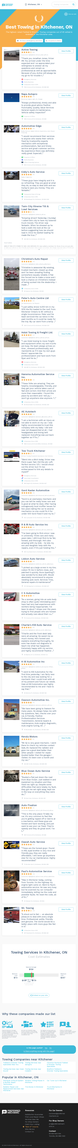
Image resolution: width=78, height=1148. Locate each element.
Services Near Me (32, 1119)
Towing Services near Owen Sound (13, 1070)
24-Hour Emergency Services (31, 41)
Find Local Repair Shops (34, 1117)
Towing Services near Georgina (33, 1063)
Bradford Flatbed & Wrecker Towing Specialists (57, 1070)
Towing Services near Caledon (33, 1070)
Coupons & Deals (54, 41)
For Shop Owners (31, 1122)
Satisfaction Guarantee (34, 1114)
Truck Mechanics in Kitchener (54, 1088)
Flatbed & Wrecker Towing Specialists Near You (13, 1063)
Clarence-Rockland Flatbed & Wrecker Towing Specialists (57, 1064)
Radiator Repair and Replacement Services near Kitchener (13, 1088)
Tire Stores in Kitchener (34, 1087)
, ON (35, 1077)
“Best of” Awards (31, 1127)
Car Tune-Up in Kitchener (57, 1081)
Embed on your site (40, 995)
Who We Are (30, 1129)
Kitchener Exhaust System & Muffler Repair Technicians (13, 1082)
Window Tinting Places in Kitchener (34, 1081)
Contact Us (29, 1132)
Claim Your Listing (32, 1124)
